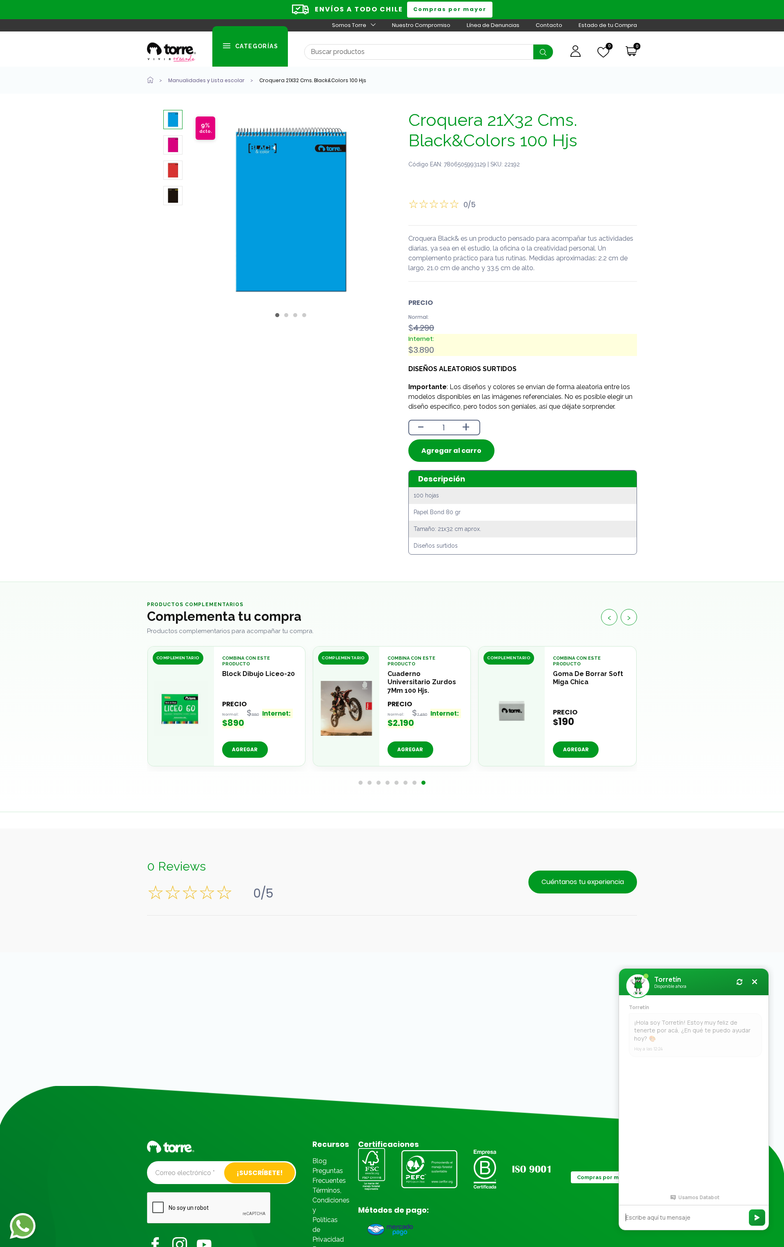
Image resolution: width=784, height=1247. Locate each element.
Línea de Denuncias (493, 25)
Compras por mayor (449, 9)
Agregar (410, 749)
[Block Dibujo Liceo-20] (181, 708)
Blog (319, 1161)
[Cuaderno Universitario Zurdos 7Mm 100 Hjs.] (346, 708)
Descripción (441, 479)
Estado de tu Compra (608, 25)
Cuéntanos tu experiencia (582, 882)
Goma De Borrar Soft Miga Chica (588, 678)
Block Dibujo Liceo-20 (258, 674)
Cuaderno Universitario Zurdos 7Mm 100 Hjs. (422, 682)
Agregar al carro (451, 450)
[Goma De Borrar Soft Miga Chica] (511, 708)
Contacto (549, 25)
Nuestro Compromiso (421, 25)
